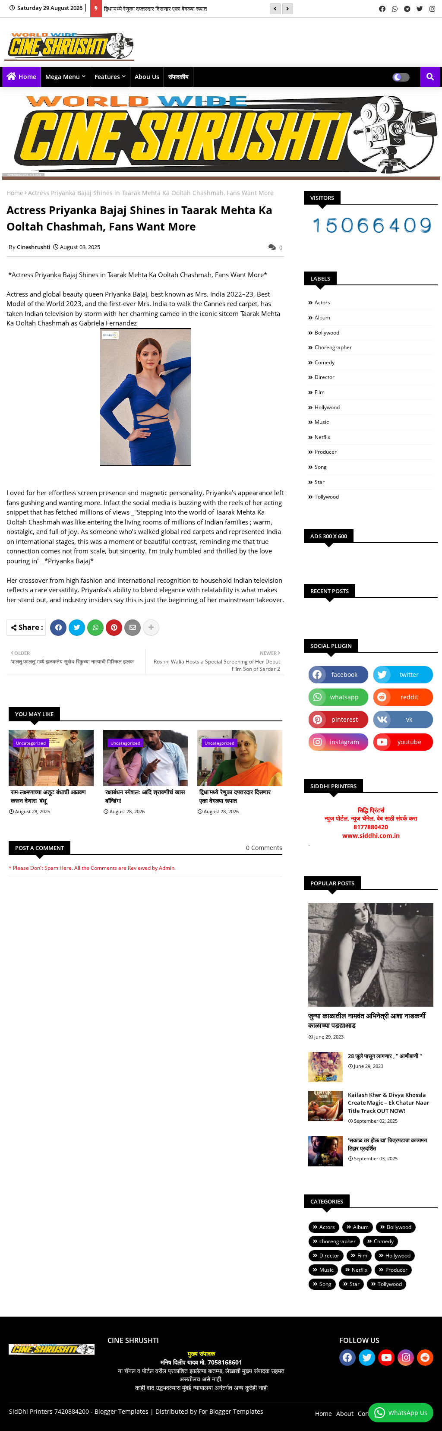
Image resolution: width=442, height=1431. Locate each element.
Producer (326, 451)
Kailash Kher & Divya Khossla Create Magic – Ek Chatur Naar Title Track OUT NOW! (388, 1102)
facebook (344, 674)
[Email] (132, 627)
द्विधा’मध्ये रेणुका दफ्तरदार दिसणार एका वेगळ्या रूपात (155, 9)
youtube (409, 742)
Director (325, 377)
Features (107, 77)
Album (322, 317)
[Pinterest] (114, 627)
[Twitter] (77, 627)
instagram (344, 742)
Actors (322, 302)
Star (320, 482)
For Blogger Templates (231, 1411)
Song (321, 467)
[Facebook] (58, 627)
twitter (409, 674)
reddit (409, 697)
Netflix (322, 437)
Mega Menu (62, 77)
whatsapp (344, 697)
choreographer (333, 347)
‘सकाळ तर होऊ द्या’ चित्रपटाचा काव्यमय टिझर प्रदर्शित (387, 1144)
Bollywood (327, 332)
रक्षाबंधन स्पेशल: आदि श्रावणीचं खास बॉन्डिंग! (145, 796)
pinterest (345, 719)
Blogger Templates (121, 1411)
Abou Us (147, 77)
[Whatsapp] (95, 627)
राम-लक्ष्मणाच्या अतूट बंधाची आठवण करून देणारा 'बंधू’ (48, 796)
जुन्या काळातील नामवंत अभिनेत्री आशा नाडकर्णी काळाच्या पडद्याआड (367, 1020)
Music (322, 422)
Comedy (325, 362)
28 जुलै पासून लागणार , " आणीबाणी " (385, 1056)
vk (409, 719)
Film (320, 392)
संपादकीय (178, 77)
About (345, 1413)
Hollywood (327, 407)
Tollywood (327, 496)
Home (27, 77)
